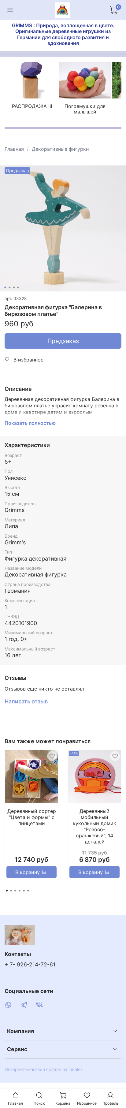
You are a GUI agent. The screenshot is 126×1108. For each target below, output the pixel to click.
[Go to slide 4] (18, 287)
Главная (14, 149)
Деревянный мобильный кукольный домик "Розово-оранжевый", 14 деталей (94, 826)
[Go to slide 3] (14, 287)
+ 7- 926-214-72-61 (30, 964)
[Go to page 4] (19, 890)
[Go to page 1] (7, 890)
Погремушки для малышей (85, 109)
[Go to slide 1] (5, 287)
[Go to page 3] (15, 890)
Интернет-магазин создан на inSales (44, 1069)
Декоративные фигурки (60, 149)
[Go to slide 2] (9, 287)
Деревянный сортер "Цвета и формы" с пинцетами (31, 817)
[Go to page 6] (28, 890)
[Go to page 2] (11, 890)
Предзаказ (63, 341)
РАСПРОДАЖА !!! (32, 106)
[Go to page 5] (24, 890)
